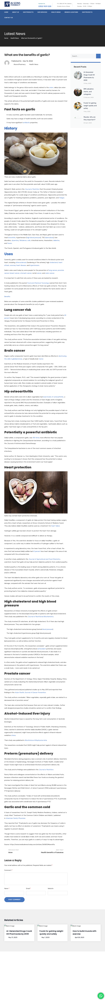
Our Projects (87, 12)
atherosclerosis (21, 262)
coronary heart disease (18, 265)
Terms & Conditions (81, 996)
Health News (56, 12)
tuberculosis (49, 237)
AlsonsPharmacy (20, 64)
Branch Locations (71, 12)
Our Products (28, 12)
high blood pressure (34, 237)
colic (29, 240)
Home (6, 12)
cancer (39, 273)
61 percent (37, 551)
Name (6, 888)
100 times (36, 438)
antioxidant (42, 649)
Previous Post (13, 851)
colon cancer (49, 273)
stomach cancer (26, 273)
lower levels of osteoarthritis (53, 397)
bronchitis (11, 237)
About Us (15, 12)
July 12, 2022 (28, 61)
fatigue (61, 198)
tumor (41, 359)
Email (28, 888)
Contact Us (8, 17)
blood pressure (47, 629)
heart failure (55, 526)
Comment (8, 870)
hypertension (34, 265)
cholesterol (54, 262)
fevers (9, 243)
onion (51, 87)
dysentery (15, 240)
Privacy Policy (96, 996)
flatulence (23, 240)
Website (50, 888)
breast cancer (14, 273)
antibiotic (26, 122)
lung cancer (53, 270)
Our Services (42, 12)
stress (13, 735)
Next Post (52, 851)
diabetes (56, 240)
